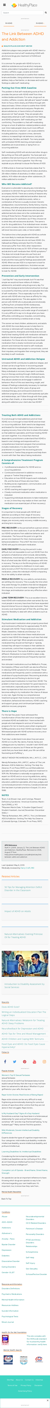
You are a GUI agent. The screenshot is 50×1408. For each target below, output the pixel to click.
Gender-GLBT (8, 1272)
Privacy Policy (26, 1385)
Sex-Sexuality (32, 1268)
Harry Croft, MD (27, 868)
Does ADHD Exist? (11, 1006)
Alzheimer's (7, 1233)
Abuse (4, 1216)
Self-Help (30, 1257)
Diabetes (5, 1255)
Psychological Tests (10, 1316)
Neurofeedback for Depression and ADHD (23, 1028)
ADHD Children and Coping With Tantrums (23, 1039)
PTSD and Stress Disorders (33, 1241)
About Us (19, 1380)
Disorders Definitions (11, 1288)
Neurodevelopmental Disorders (35, 1218)
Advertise (39, 1380)
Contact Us (29, 1380)
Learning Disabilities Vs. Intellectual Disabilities (21, 1151)
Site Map (10, 1380)
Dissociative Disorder (11, 1261)
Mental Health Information (13, 1299)
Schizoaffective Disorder (36, 1274)
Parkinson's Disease (34, 1228)
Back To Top (6, 1199)
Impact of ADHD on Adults (18, 911)
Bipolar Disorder (8, 1244)
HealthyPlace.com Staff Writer (18, 46)
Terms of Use (12, 1385)
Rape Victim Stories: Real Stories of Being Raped (22, 1095)
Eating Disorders (9, 1267)
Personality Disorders (35, 1234)
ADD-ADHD (7, 1222)
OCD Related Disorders (36, 1223)
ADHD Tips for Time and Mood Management (24, 1033)
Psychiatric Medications (12, 1294)
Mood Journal (8, 1322)
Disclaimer (38, 1385)
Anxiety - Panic (8, 1239)
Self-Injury (30, 1263)
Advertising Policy (25, 1391)
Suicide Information (10, 1311)
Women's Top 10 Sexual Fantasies (16, 1075)
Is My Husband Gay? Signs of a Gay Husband (20, 1113)
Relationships (31, 1246)
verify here (42, 1344)
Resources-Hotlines (10, 1305)
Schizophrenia (32, 1252)
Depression (6, 1250)
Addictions (6, 1227)
